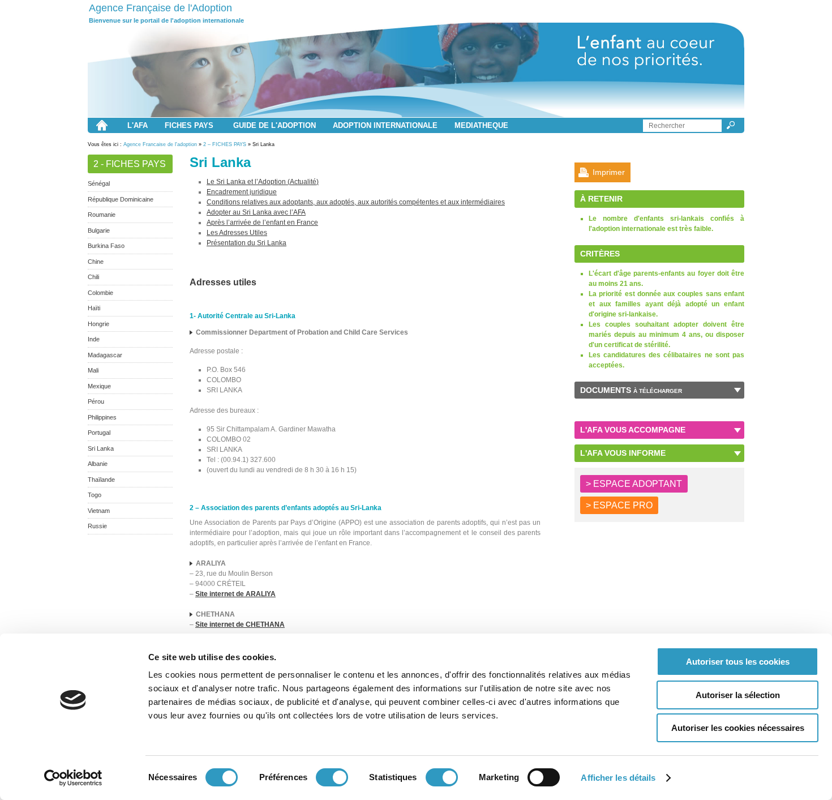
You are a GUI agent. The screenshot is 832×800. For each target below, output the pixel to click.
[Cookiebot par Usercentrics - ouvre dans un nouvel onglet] (73, 777)
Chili (93, 276)
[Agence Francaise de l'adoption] (416, 70)
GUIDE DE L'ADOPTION (274, 125)
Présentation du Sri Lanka (246, 243)
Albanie (98, 463)
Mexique (99, 386)
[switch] (332, 777)
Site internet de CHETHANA (240, 624)
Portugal (99, 432)
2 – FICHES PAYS (224, 144)
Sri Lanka (101, 448)
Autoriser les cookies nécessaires (737, 728)
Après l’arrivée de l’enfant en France (262, 222)
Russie (97, 526)
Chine (96, 261)
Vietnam (99, 510)
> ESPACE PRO (619, 505)
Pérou (96, 401)
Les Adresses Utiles (237, 233)
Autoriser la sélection (738, 695)
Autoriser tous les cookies (738, 661)
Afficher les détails (618, 777)
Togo (94, 494)
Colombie (100, 292)
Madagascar (105, 355)
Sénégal (99, 183)
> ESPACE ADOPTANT (634, 484)
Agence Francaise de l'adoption (160, 144)
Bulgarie (99, 230)
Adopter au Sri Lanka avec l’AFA (256, 212)
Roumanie (101, 214)
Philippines (102, 417)
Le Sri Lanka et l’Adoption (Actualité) (263, 182)
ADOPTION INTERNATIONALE (385, 125)
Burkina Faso (106, 245)
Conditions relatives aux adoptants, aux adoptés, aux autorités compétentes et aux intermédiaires (356, 202)
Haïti (94, 308)
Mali (93, 370)
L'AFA (137, 125)
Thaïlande (101, 479)
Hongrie (98, 323)
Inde (94, 339)
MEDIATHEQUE (481, 125)
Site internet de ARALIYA (235, 594)
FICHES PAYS (189, 125)
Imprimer (609, 172)
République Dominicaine (120, 199)
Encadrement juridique (242, 192)
